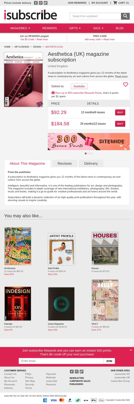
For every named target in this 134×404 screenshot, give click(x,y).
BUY (120, 112)
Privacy (29, 377)
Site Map (30, 381)
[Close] (131, 350)
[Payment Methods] (73, 400)
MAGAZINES (19, 28)
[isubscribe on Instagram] (41, 2)
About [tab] (27, 163)
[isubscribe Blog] (45, 2)
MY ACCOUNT (100, 2)
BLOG (120, 28)
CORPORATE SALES (80, 381)
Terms (28, 388)
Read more (42, 39)
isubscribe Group (120, 381)
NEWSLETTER (77, 378)
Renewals (9, 384)
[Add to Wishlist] (125, 85)
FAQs (28, 374)
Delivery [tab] (91, 163)
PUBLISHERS (76, 384)
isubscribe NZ (122, 374)
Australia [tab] (79, 86)
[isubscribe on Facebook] (36, 2)
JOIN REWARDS (77, 2)
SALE (97, 28)
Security (29, 384)
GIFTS (73, 28)
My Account (10, 381)
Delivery (8, 388)
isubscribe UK (122, 377)
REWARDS (49, 28)
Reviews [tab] (65, 163)
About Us (9, 377)
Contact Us (10, 374)
